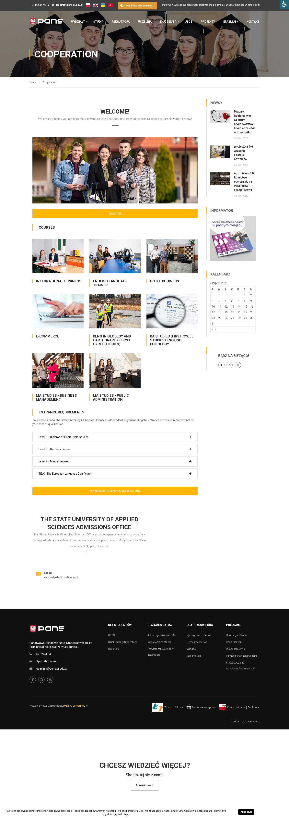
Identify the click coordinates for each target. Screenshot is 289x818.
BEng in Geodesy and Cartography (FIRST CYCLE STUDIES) (112, 340)
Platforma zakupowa (203, 707)
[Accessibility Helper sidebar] (284, 4)
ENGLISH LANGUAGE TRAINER (110, 283)
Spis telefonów (46, 661)
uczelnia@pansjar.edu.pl (69, 5)
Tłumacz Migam (174, 707)
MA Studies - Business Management (56, 397)
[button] (115, 437)
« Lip (214, 329)
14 (239, 306)
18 (219, 312)
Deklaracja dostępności (246, 721)
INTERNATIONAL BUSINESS (58, 281)
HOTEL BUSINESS (164, 281)
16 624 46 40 (42, 5)
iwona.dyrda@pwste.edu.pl (61, 577)
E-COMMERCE (47, 336)
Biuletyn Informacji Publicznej (243, 707)
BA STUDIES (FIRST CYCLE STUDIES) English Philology (171, 340)
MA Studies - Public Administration (111, 397)
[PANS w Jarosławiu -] (46, 23)
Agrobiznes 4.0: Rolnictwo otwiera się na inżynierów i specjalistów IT (244, 181)
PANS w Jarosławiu (74, 705)
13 (232, 306)
